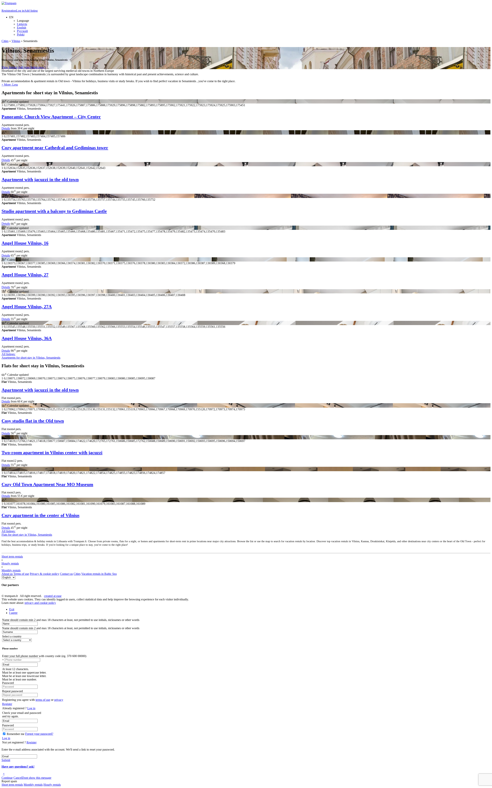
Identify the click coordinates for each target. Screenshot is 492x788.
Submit (6, 760)
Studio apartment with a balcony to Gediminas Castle (54, 211)
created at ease (53, 596)
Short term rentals (12, 556)
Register (7, 704)
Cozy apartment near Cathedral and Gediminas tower (55, 147)
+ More (6, 84)
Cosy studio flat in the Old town (33, 420)
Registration (9, 10)
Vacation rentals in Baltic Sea (99, 573)
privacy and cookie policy (40, 602)
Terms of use (21, 573)
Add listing (31, 10)
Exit (11, 609)
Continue (7, 777)
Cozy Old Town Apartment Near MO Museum (47, 484)
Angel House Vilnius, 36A (27, 338)
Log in (20, 10)
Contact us (66, 573)
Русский (22, 31)
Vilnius (16, 41)
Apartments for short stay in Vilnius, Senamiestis (31, 356)
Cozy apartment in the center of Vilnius (40, 515)
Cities (5, 41)
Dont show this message (36, 777)
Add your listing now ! (32, 67)
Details (6, 128)
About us (7, 573)
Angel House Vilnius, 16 (25, 243)
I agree (13, 612)
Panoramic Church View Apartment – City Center (51, 116)
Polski (20, 34)
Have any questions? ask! (18, 766)
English (21, 27)
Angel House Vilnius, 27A (27, 306)
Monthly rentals (11, 570)
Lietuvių (22, 24)
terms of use (43, 699)
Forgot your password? (39, 733)
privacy (58, 699)
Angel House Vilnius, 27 (25, 274)
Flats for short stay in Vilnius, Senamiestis (27, 533)
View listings (9, 67)
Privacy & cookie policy (44, 573)
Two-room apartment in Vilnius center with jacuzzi (52, 452)
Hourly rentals (10, 563)
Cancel (17, 777)
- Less (14, 84)
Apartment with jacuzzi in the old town (40, 179)
